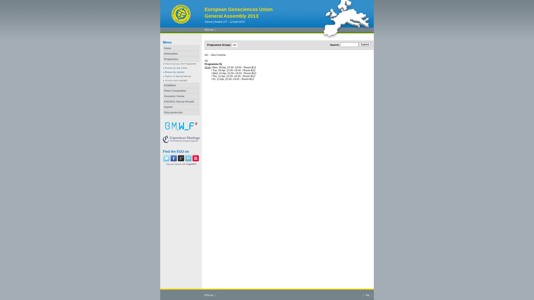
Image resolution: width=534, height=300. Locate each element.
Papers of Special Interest (178, 76)
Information (171, 53)
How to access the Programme (180, 63)
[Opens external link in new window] (166, 160)
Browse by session (174, 72)
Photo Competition (175, 90)
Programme (171, 59)
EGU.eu (209, 29)
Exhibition (170, 85)
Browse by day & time (176, 68)
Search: (334, 45)
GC (235, 45)
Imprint (168, 107)
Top (367, 295)
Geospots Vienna (174, 96)
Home (167, 48)
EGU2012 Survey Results (179, 101)
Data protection (173, 112)
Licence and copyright (176, 80)
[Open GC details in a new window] (220, 64)
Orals (208, 67)
